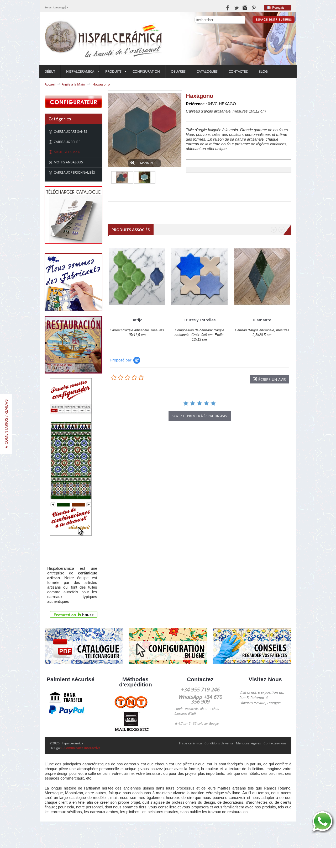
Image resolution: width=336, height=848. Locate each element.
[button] (269, 379)
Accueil (50, 84)
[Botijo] (137, 276)
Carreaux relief (67, 142)
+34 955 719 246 (200, 689)
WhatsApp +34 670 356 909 (200, 699)
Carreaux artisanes (70, 131)
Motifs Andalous (68, 162)
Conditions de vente (218, 743)
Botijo (137, 319)
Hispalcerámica (190, 743)
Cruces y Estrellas (199, 319)
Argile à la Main (73, 84)
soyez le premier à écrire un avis (199, 416)
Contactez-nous (275, 743)
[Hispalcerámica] (104, 38)
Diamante (262, 319)
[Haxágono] (122, 177)
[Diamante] (262, 276)
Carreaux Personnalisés (74, 172)
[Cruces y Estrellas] (199, 276)
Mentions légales (248, 743)
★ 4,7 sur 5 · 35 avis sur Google (197, 723)
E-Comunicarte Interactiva (80, 748)
